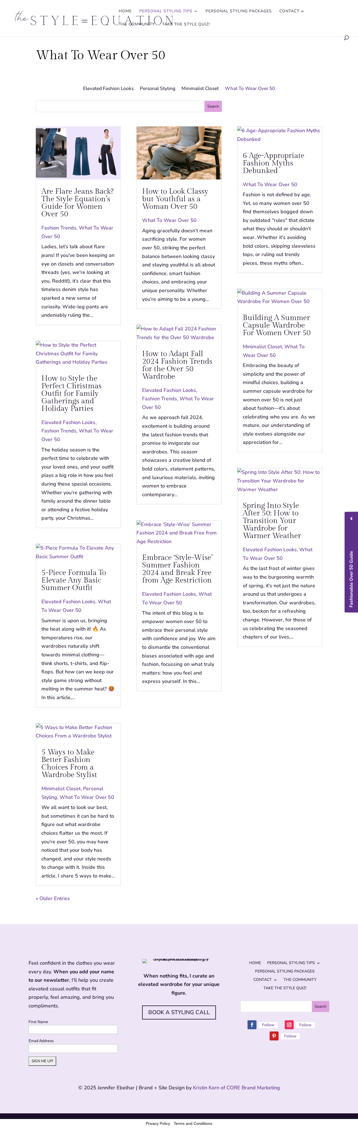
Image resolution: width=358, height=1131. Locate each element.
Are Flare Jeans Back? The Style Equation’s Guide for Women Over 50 (77, 203)
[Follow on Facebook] (252, 1024)
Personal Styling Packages (239, 11)
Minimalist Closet (200, 89)
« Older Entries (53, 898)
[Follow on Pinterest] (274, 1035)
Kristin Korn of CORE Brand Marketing (236, 1087)
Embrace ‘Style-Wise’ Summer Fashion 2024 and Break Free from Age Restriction (177, 569)
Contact (289, 11)
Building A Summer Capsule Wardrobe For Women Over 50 (277, 325)
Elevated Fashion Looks (108, 89)
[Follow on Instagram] (289, 1024)
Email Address (41, 1040)
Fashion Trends (58, 227)
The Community (137, 24)
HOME (125, 11)
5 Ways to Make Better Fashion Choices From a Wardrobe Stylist (69, 763)
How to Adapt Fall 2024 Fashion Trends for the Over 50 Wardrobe (177, 365)
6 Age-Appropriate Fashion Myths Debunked (273, 163)
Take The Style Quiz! (186, 24)
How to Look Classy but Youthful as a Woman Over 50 (175, 199)
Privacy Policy (158, 1123)
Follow (268, 1025)
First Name (38, 1021)
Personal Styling (157, 89)
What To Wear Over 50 (250, 89)
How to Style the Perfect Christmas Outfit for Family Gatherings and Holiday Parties (71, 393)
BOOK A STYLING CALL (179, 1012)
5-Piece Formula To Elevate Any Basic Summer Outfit (73, 580)
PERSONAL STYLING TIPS (165, 11)
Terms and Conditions (193, 1123)
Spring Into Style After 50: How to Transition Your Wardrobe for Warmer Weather (272, 520)
